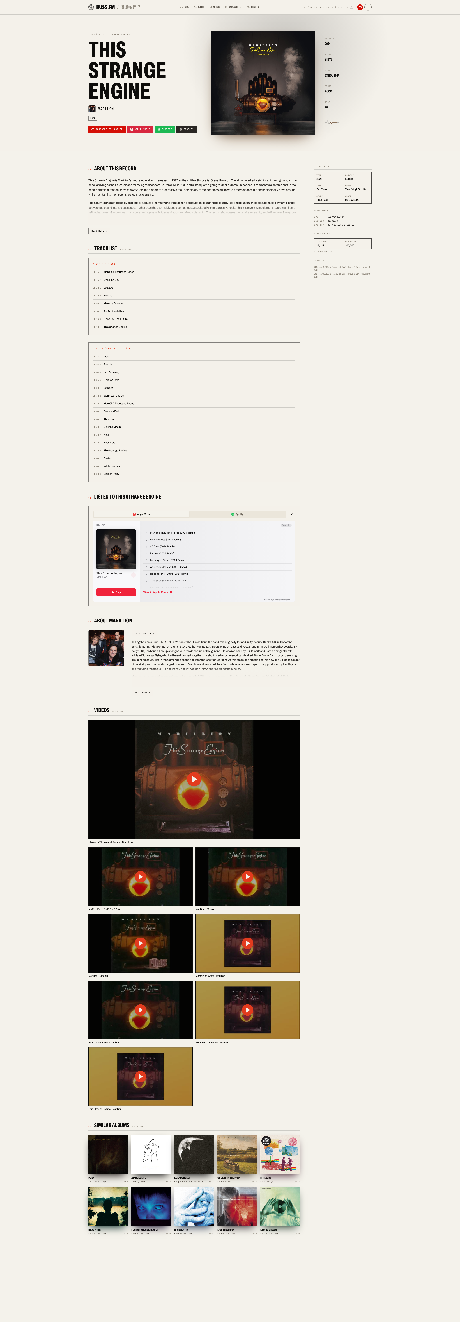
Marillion (106, 109)
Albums (201, 7)
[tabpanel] (194, 561)
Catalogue (233, 7)
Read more (99, 231)
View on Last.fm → (324, 251)
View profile (144, 633)
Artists (216, 7)
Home (186, 7)
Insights (255, 7)
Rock (92, 118)
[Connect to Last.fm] (360, 7)
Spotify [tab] (239, 514)
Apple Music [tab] (143, 514)
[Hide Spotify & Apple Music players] (291, 514)
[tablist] (189, 514)
